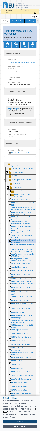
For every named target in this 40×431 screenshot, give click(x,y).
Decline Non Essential (20, 426)
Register (17, 109)
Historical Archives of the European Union (25, 153)
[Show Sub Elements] (7, 169)
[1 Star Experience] (19, 10)
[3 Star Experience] (24, 10)
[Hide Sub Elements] (6, 164)
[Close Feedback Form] (35, 13)
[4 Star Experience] (26, 10)
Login (34, 17)
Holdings (6, 21)
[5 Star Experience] (28, 10)
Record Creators (17, 21)
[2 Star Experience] (22, 10)
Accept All (20, 421)
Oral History (30, 21)
